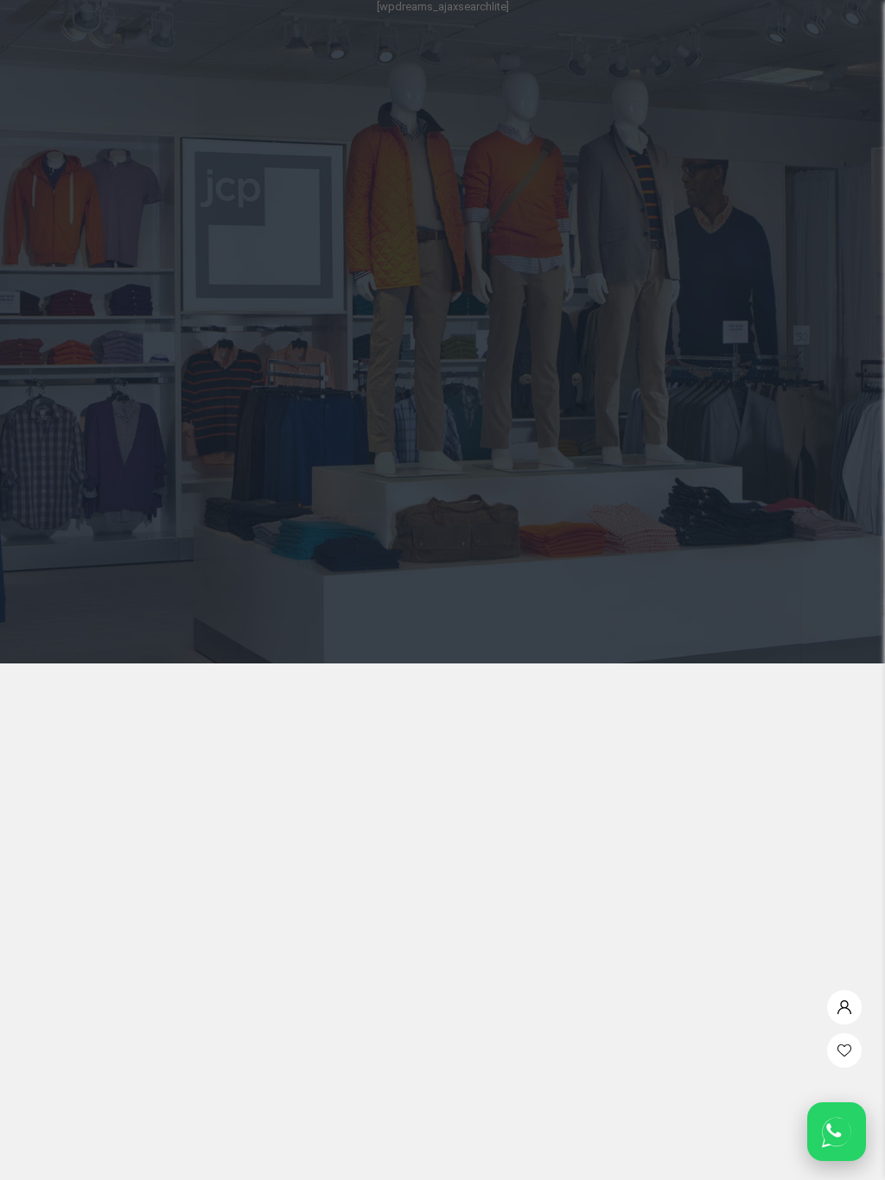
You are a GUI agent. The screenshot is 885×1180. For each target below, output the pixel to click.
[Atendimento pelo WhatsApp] (836, 1131)
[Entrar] (844, 1003)
